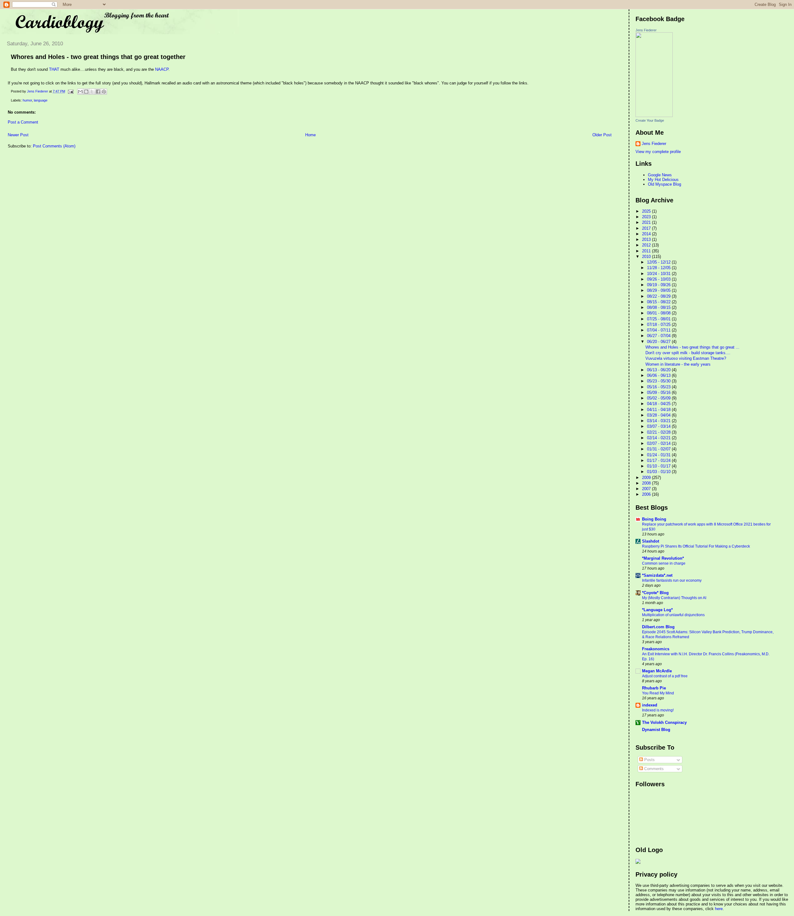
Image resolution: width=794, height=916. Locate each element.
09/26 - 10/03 (659, 279)
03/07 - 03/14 (659, 426)
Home (310, 135)
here (719, 908)
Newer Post (18, 135)
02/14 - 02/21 (659, 437)
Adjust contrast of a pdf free (665, 676)
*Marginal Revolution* (663, 558)
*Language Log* (657, 609)
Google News (660, 175)
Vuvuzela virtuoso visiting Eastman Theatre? (685, 358)
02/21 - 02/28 (659, 432)
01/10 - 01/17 (659, 466)
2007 (647, 488)
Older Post (602, 135)
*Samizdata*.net (657, 575)
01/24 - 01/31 (659, 455)
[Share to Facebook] (98, 91)
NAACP (161, 69)
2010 (647, 256)
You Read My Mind (658, 693)
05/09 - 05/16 (659, 392)
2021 (647, 222)
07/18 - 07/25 (659, 324)
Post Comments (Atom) (54, 146)
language (40, 100)
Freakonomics (655, 649)
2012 (647, 245)
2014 (647, 234)
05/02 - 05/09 (659, 398)
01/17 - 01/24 (659, 460)
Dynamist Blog (656, 729)
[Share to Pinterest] (104, 91)
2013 (647, 239)
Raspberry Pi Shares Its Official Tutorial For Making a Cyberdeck (696, 546)
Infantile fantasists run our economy (672, 580)
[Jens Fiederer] (654, 115)
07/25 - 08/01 (659, 319)
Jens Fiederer (646, 30)
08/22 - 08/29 (659, 296)
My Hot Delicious (663, 179)
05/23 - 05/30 (659, 381)
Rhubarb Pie (654, 688)
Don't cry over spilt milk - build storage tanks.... (687, 352)
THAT (54, 69)
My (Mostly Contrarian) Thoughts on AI (674, 598)
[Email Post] (70, 91)
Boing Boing (654, 519)
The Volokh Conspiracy (664, 722)
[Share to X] (92, 91)
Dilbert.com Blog (658, 627)
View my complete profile (658, 151)
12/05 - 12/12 (659, 262)
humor (27, 100)
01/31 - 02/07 (659, 449)
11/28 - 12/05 (659, 267)
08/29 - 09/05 (659, 290)
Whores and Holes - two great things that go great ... (692, 347)
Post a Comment (23, 122)
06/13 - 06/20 (659, 370)
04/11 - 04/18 (659, 409)
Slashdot (650, 541)
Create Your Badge (650, 120)
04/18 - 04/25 (659, 403)
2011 (647, 251)
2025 (647, 211)
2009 (647, 477)
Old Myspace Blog (664, 184)
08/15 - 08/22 (659, 302)
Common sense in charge (663, 563)
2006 (647, 494)
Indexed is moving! (658, 710)
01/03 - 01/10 (659, 471)
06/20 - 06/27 (659, 341)
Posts (649, 759)
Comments (653, 768)
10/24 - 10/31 (659, 273)
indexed (649, 705)
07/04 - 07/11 (659, 330)
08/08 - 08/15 (659, 307)
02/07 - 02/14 (659, 443)
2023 (647, 216)
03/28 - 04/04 (659, 415)
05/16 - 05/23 (659, 387)
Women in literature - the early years (678, 364)
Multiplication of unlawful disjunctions (673, 615)
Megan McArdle (657, 671)
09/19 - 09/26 (659, 284)
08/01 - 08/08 (659, 313)
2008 (647, 483)
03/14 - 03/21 (659, 420)
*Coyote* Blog (655, 592)
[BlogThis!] (86, 91)
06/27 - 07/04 (659, 335)
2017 (647, 228)
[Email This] (80, 91)
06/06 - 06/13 (659, 375)
